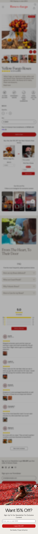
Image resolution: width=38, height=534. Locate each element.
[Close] (35, 486)
